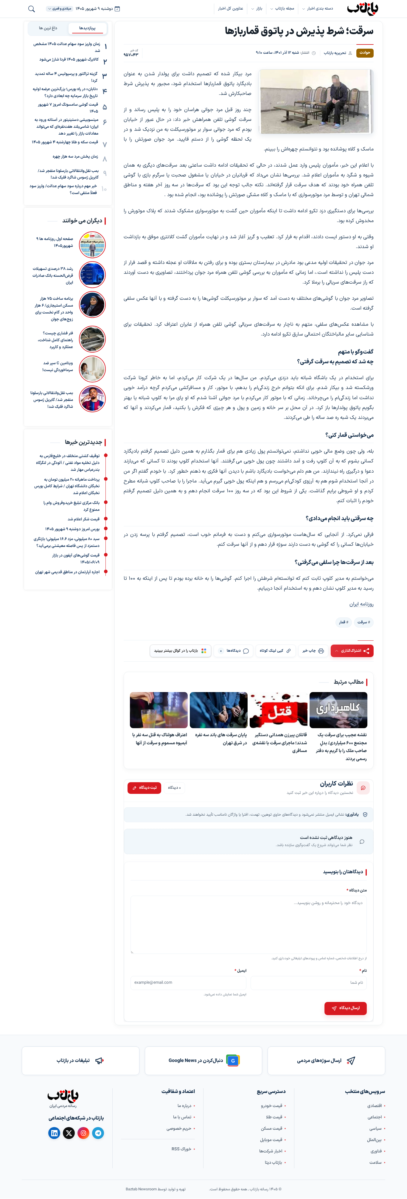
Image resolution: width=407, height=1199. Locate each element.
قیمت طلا (274, 1117)
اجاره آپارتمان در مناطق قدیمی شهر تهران (67, 572)
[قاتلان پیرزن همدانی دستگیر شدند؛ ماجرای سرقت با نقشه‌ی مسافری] (278, 710)
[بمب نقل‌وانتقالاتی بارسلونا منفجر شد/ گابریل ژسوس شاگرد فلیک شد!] (92, 399)
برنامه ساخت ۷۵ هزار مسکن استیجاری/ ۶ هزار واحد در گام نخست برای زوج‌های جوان (54, 309)
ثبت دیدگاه (148, 788)
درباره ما (184, 1106)
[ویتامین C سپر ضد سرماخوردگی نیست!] (92, 369)
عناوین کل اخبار (230, 9)
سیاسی (375, 1129)
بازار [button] (259, 9)
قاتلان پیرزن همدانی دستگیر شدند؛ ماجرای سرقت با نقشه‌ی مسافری (279, 743)
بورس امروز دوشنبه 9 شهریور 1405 (72, 529)
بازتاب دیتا (273, 1163)
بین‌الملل (374, 1140)
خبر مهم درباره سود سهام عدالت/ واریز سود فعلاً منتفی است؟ (63, 189)
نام (363, 970)
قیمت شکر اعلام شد (84, 519)
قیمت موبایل (271, 1140)
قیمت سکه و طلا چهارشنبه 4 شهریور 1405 (65, 142)
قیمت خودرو (271, 1106)
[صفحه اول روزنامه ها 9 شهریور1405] (92, 245)
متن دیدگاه (357, 890)
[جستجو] (31, 9)
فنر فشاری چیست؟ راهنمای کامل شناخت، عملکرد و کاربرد (55, 341)
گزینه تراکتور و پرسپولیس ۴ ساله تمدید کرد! (66, 77)
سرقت (362, 622)
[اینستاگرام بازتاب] (83, 1133)
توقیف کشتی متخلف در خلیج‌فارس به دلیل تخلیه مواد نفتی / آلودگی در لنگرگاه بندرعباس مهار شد (68, 463)
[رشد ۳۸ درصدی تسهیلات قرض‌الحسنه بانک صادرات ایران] (92, 275)
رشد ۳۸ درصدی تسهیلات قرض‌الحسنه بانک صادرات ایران (52, 276)
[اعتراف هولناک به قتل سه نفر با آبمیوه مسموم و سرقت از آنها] (159, 710)
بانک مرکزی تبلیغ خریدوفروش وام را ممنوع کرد (72, 506)
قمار (342, 622)
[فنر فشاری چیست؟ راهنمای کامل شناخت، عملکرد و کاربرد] (92, 339)
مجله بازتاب (284, 9)
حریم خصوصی (179, 1129)
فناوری (376, 1151)
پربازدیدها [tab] (87, 28)
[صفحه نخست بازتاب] (63, 1096)
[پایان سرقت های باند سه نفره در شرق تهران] (219, 710)
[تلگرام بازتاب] (98, 1133)
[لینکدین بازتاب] (54, 1133)
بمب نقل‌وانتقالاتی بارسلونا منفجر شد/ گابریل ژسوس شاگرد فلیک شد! (68, 174)
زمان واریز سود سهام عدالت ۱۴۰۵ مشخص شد (66, 47)
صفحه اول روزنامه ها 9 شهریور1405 (54, 242)
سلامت (375, 1163)
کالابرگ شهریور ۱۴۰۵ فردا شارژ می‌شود (69, 60)
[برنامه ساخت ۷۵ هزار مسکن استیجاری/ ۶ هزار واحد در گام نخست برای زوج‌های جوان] (92, 307)
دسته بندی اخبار (320, 9)
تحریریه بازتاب (335, 53)
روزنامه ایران (361, 604)
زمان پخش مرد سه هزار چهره (75, 156)
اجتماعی (375, 1117)
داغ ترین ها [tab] (48, 28)
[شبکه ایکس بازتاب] (69, 1133)
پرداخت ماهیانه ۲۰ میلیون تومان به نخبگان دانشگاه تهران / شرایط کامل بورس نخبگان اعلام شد (67, 486)
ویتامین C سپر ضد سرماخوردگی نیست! (57, 367)
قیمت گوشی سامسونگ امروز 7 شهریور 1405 (68, 108)
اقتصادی (374, 1106)
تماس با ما (182, 1117)
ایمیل (241, 970)
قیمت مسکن (271, 1129)
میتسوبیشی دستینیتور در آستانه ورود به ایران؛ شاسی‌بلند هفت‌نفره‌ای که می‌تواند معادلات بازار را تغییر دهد (66, 127)
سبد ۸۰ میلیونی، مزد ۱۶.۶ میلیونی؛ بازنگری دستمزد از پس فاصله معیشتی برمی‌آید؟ (67, 542)
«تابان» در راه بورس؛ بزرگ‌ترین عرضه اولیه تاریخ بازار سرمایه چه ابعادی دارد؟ (65, 92)
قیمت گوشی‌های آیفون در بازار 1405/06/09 (76, 559)
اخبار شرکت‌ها (270, 1151)
